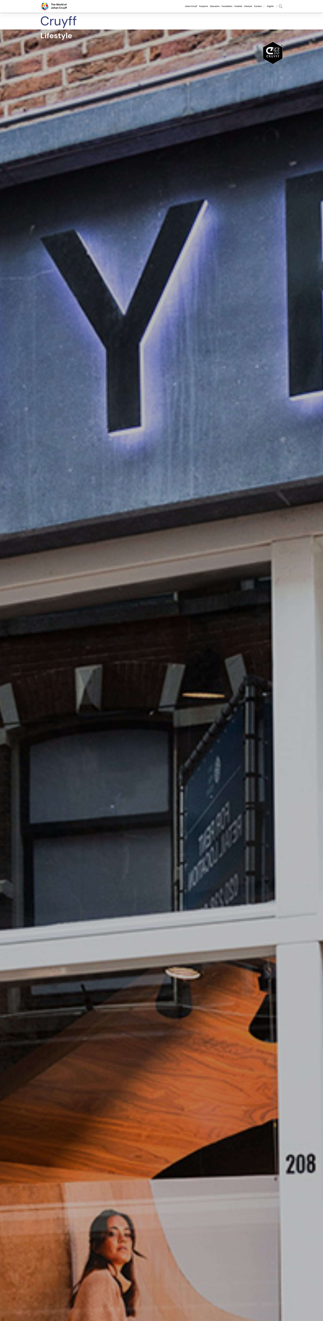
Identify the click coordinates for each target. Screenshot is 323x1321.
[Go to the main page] (53, 6)
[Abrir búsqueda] (281, 6)
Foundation (227, 6)
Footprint (203, 6)
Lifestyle (248, 6)
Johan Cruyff (191, 6)
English (270, 6)
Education (215, 6)
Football (238, 6)
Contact (258, 6)
